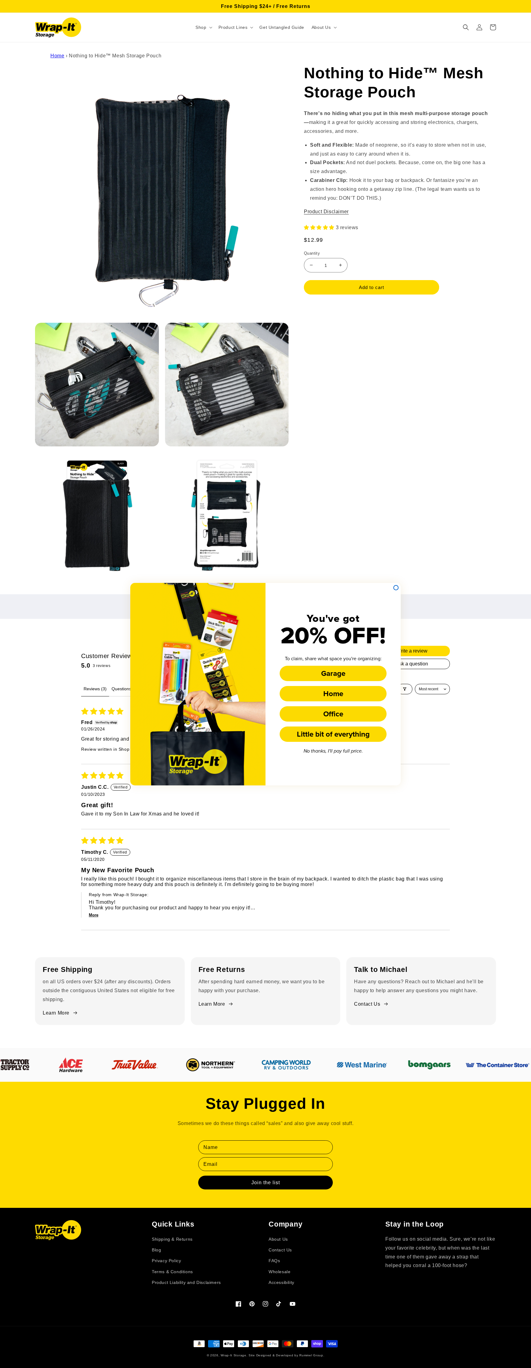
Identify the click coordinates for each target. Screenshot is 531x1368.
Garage (333, 673)
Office (333, 713)
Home (333, 693)
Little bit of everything (333, 734)
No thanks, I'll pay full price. (333, 751)
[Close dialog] (396, 587)
